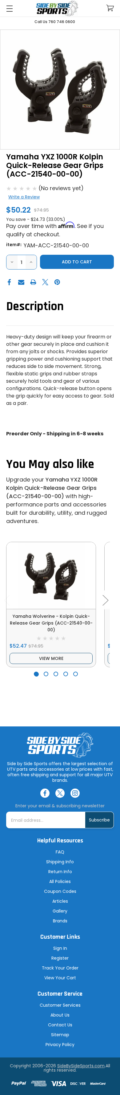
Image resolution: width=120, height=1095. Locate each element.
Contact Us (60, 1025)
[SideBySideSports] (57, 8)
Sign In (60, 948)
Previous (7, 599)
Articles (60, 901)
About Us (60, 1015)
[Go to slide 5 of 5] (75, 674)
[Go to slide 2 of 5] (46, 674)
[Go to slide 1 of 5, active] (36, 674)
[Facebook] (9, 282)
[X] (45, 282)
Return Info (60, 872)
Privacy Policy (60, 1044)
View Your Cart (60, 978)
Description (35, 306)
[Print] (33, 282)
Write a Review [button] (24, 197)
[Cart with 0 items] (110, 8)
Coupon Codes (60, 891)
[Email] (21, 282)
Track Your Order (60, 968)
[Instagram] (75, 793)
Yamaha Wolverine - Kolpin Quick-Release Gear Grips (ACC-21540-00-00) (51, 623)
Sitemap (60, 1035)
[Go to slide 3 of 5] (56, 674)
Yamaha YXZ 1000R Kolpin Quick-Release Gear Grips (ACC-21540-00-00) (52, 488)
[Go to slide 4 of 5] (65, 674)
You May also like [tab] (50, 464)
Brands (60, 921)
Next (105, 599)
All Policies (60, 881)
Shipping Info (60, 862)
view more (51, 658)
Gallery (60, 911)
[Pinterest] (57, 282)
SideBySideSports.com (81, 1066)
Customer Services (60, 1005)
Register (60, 958)
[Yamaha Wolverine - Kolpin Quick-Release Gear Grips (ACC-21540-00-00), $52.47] (51, 575)
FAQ (60, 852)
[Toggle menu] (9, 8)
